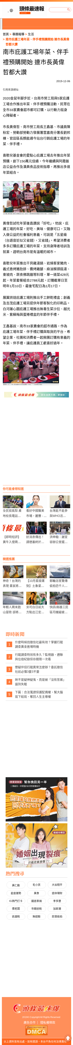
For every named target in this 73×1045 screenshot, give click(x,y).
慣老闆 (16, 908)
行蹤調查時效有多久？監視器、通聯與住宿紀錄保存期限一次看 (39, 657)
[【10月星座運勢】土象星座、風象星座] (36, 571)
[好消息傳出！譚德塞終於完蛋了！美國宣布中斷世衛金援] (36, 528)
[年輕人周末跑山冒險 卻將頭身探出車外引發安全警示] (13, 598)
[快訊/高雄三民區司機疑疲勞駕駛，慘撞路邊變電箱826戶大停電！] (60, 598)
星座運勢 (16, 893)
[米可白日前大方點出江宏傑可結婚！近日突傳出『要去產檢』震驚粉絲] (36, 598)
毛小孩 (36, 884)
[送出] (68, 9)
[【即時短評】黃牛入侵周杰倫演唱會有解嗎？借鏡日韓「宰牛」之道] (13, 528)
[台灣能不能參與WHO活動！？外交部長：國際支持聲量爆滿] (60, 501)
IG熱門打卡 (15, 900)
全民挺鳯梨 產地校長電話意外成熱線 (12, 515)
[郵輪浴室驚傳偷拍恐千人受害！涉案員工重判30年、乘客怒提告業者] (60, 571)
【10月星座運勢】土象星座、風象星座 (35, 585)
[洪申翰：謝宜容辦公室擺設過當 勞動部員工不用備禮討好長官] (60, 528)
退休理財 (57, 893)
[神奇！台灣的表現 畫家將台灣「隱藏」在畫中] (13, 571)
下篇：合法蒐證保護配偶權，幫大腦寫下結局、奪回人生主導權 (39, 694)
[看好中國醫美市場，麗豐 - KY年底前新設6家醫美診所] (36, 501)
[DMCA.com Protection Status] (36, 1030)
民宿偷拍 (57, 916)
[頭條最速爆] (24, 9)
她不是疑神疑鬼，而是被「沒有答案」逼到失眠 (39, 682)
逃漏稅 (16, 916)
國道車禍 (36, 900)
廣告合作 (30, 1022)
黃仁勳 (16, 885)
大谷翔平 (57, 884)
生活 (31, 34)
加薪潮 (57, 908)
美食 (36, 893)
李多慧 (57, 900)
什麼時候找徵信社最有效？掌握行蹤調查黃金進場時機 (39, 644)
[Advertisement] (36, 445)
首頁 (6, 34)
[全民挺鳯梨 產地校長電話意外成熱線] (13, 501)
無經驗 (36, 916)
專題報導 (18, 34)
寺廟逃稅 (36, 908)
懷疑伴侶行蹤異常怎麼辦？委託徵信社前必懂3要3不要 (39, 669)
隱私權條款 (47, 1022)
